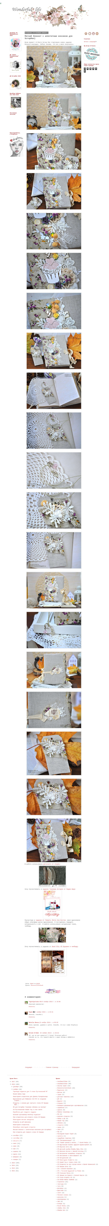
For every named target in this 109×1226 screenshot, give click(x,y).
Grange (59, 1203)
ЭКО (58, 1201)
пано (58, 1129)
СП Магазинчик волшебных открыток (69, 1153)
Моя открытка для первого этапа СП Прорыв (28, 1132)
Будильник (60, 1090)
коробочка (60, 1107)
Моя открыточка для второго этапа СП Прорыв (29, 1117)
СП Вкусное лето (63, 1147)
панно (59, 1127)
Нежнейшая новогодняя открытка (24, 1127)
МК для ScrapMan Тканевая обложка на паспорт (29, 1107)
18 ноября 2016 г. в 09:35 (48, 1022)
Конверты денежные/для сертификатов (70, 1105)
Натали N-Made (34, 1033)
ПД (58, 1131)
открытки (60, 1125)
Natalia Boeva (34, 1022)
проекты (60, 1136)
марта (15, 1154)
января (16, 1159)
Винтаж (59, 1092)
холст (59, 1193)
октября (16, 1135)
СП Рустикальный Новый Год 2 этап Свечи (27, 1109)
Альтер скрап (62, 1086)
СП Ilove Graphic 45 (64, 1177)
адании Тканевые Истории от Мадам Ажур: (59, 889)
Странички (60, 1182)
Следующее (28, 1067)
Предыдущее (76, 1067)
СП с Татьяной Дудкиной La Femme (69, 1171)
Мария (31, 1012)
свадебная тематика (64, 1138)
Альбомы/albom (62, 1081)
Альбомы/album (62, 1083)
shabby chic (61, 1208)
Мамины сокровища (63, 1112)
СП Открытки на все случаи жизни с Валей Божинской (76, 1164)
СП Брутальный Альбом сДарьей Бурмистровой (73, 1145)
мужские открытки (63, 1116)
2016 (14, 1084)
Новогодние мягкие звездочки (23, 1119)
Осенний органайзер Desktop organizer (27, 1114)
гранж (59, 1094)
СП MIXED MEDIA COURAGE (65, 1179)
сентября (16, 1138)
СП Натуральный (62, 1158)
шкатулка (60, 1197)
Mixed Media (61, 1206)
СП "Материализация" (64, 1140)
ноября (16, 1089)
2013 (14, 1168)
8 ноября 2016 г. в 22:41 (44, 1012)
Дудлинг (60, 1101)
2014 (14, 1165)
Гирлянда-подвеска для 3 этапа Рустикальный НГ (30, 1091)
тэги (58, 1186)
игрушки (60, 1103)
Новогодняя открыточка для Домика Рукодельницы (30, 1096)
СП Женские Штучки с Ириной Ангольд (70, 1151)
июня (15, 1146)
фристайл (60, 1190)
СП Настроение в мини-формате (68, 1155)
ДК (58, 1099)
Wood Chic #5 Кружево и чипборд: (65, 946)
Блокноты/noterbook (37, 985)
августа (16, 1141)
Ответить (32, 1006)
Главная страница (52, 1067)
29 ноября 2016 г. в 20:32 (49, 1033)
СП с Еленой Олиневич (65, 1169)
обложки (60, 1123)
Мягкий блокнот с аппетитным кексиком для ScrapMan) (32, 1129)
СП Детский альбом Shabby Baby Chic (70, 1149)
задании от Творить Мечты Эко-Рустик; (51, 920)
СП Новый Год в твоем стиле (67, 1162)
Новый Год (60, 1121)
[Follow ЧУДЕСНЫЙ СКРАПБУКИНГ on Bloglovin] (16, 156)
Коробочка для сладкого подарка (24, 1112)
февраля (16, 1157)
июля (15, 1143)
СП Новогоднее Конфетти (65, 1160)
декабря (16, 1086)
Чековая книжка (62, 1195)
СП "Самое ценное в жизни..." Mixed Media (72, 1142)
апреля (16, 1151)
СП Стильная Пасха (63, 1173)
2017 (14, 1081)
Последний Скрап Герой (65, 1134)
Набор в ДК (61, 1118)
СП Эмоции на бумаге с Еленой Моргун (70, 1175)
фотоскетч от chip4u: (51, 864)
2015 (14, 1163)
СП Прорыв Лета (62, 1166)
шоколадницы (61, 1199)
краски (59, 1110)
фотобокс (60, 1188)
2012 (14, 1171)
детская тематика (63, 1097)
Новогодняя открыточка (21, 1124)
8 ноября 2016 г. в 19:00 (51, 1001)
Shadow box (61, 1210)
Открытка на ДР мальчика (22, 1122)
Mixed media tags (19, 1094)
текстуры (60, 1184)
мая (14, 1149)
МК (58, 1114)
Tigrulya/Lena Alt (35, 1001)
